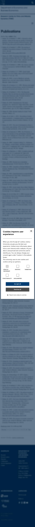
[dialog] (17, 263)
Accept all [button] (17, 284)
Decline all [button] (17, 289)
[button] (17, 295)
